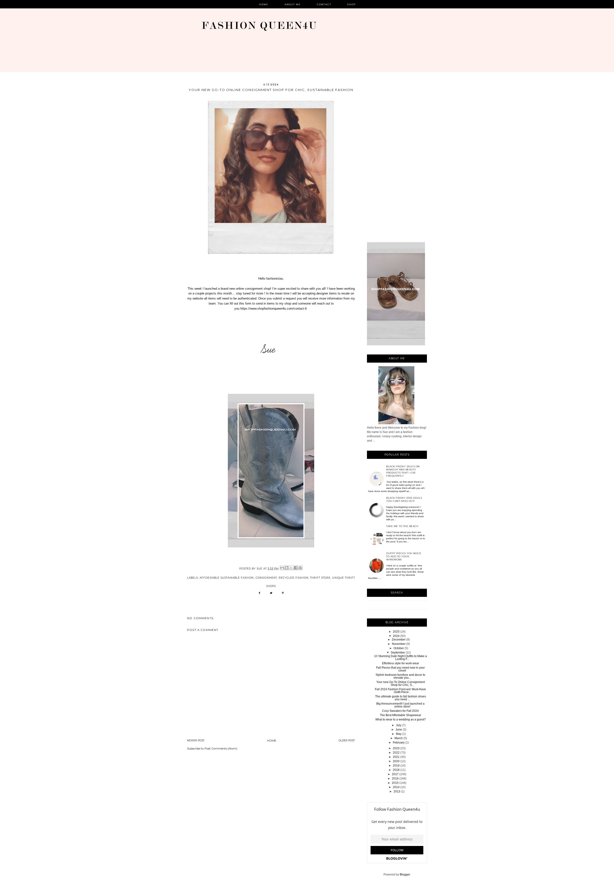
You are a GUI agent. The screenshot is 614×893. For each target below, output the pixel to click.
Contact (324, 4)
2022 (396, 752)
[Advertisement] (397, 162)
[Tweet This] (271, 594)
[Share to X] (291, 567)
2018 (396, 770)
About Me (292, 4)
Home (263, 4)
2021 (396, 757)
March (399, 738)
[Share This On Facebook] (259, 594)
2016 (395, 778)
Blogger (405, 874)
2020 (396, 761)
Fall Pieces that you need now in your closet (400, 669)
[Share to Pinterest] (300, 567)
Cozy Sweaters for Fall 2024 (400, 711)
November (399, 644)
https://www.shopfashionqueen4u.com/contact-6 (273, 308)
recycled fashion (293, 577)
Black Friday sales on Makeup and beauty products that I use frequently (403, 471)
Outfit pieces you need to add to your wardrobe (403, 556)
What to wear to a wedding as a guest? (400, 719)
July (398, 725)
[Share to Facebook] (295, 567)
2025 (396, 631)
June (399, 729)
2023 (396, 748)
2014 (396, 787)
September (398, 652)
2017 (395, 774)
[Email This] (282, 567)
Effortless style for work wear (400, 663)
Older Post (347, 740)
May (398, 734)
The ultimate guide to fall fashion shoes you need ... (400, 698)
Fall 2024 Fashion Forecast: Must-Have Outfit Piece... (400, 691)
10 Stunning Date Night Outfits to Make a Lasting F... (400, 657)
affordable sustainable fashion (227, 577)
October (399, 648)
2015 (395, 783)
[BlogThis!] (286, 567)
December (399, 639)
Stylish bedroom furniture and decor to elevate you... (400, 676)
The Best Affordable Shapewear (400, 715)
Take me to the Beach (402, 526)
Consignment (266, 577)
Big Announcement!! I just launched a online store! (400, 705)
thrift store (320, 577)
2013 (397, 791)
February (399, 742)
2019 (396, 765)
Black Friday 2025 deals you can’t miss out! (404, 499)
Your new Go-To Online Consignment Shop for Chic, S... (400, 683)
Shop (351, 4)
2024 (396, 636)
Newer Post (196, 740)
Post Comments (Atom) (221, 748)
